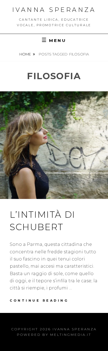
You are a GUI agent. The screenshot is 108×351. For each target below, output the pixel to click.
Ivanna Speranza (54, 10)
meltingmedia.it (70, 335)
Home (25, 54)
